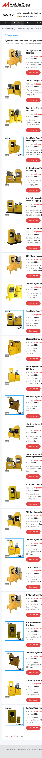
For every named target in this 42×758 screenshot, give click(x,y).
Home (6, 23)
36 (17, 736)
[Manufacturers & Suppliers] (16, 4)
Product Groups (12, 35)
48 (22, 736)
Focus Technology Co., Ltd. (28, 749)
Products (18, 23)
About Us (29, 23)
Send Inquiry (33, 72)
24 (12, 736)
